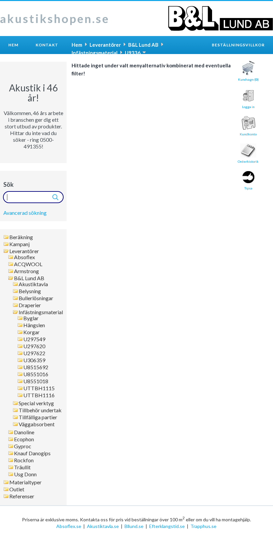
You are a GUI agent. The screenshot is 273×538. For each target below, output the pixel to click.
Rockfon (24, 460)
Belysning (30, 291)
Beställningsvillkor (238, 44)
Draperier (30, 305)
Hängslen (34, 325)
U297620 (34, 346)
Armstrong (26, 271)
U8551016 (35, 374)
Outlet (16, 489)
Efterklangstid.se (167, 526)
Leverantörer (24, 251)
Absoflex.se (68, 526)
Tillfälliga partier (38, 417)
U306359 (34, 360)
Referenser (21, 496)
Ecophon (24, 439)
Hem (13, 44)
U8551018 (35, 381)
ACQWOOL (28, 264)
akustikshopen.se (55, 18)
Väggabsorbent (37, 424)
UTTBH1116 (39, 395)
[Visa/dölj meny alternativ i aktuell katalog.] (144, 52)
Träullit (22, 467)
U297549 (34, 339)
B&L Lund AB (29, 278)
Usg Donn (25, 474)
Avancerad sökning (25, 212)
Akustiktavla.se (103, 526)
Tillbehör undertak (40, 410)
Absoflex (24, 257)
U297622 (34, 353)
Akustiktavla (33, 284)
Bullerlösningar (36, 298)
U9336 (132, 53)
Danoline (24, 432)
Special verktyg (36, 403)
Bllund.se (134, 526)
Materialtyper (25, 482)
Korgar (31, 332)
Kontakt (47, 44)
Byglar (31, 318)
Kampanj (19, 244)
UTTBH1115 (39, 388)
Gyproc (22, 446)
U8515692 (35, 367)
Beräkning (21, 237)
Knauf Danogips (32, 453)
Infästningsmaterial (41, 312)
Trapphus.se (203, 526)
